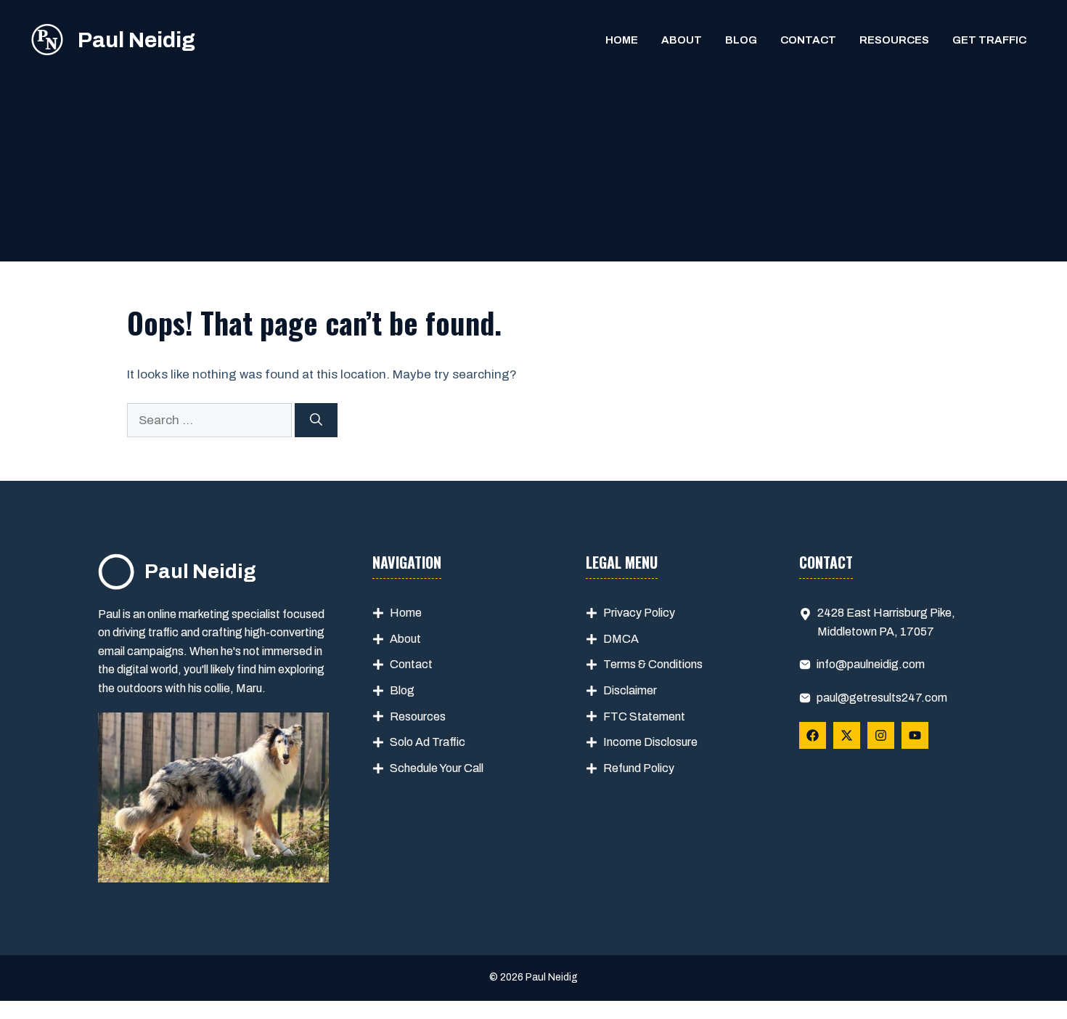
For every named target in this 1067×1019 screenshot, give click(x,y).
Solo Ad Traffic (427, 742)
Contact (808, 40)
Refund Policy (638, 768)
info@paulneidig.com (871, 664)
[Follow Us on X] (846, 735)
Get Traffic (989, 40)
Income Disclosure (650, 742)
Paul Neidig (136, 40)
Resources (894, 40)
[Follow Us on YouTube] (915, 735)
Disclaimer (630, 690)
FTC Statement (644, 716)
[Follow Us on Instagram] (880, 735)
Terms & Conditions (653, 664)
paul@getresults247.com (882, 697)
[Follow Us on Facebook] (812, 735)
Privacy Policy (639, 612)
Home (621, 40)
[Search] (316, 420)
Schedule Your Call (436, 768)
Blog (741, 40)
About (681, 40)
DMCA (621, 639)
